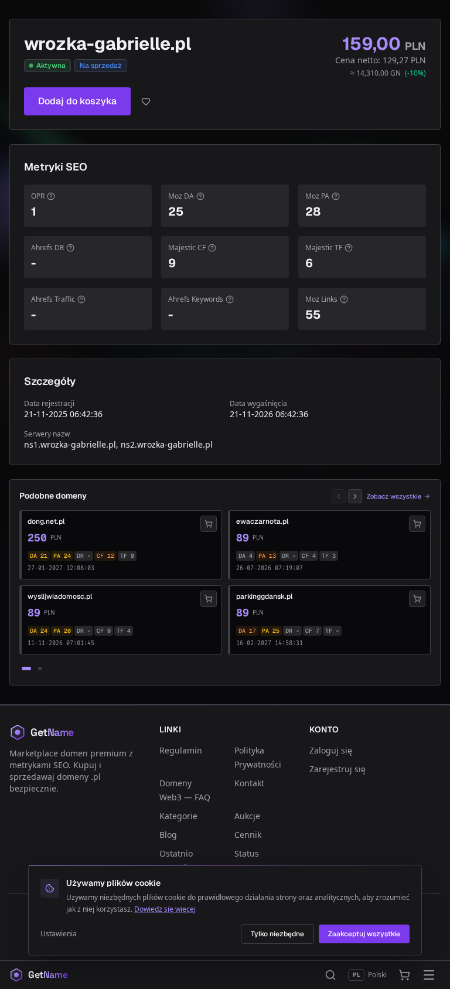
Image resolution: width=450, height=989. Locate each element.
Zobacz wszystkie (394, 496)
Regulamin (180, 750)
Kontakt (249, 783)
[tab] (26, 668)
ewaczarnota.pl (262, 521)
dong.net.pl (46, 521)
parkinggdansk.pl (264, 596)
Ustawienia (58, 934)
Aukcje (247, 815)
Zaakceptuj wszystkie (364, 934)
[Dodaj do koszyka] (208, 524)
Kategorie (178, 815)
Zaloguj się (330, 750)
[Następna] (355, 496)
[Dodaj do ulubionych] (146, 101)
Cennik (247, 834)
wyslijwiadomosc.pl (60, 596)
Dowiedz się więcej (165, 909)
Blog (168, 834)
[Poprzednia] (339, 496)
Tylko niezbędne (277, 934)
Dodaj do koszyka (77, 101)
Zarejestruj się (337, 769)
